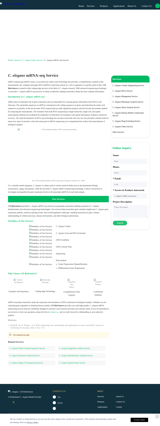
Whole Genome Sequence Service (27, 348)
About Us (131, 6)
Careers (119, 407)
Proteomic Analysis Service (24, 356)
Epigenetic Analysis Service (74, 348)
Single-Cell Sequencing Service (26, 363)
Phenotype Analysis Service (127, 102)
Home (81, 6)
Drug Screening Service (126, 121)
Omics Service (32, 60)
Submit (120, 223)
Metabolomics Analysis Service (76, 356)
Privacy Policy (32, 422)
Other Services (118, 132)
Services (90, 6)
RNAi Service (122, 91)
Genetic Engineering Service (128, 85)
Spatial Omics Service (72, 363)
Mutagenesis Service (125, 96)
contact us (54, 312)
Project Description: (122, 202)
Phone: (116, 167)
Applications (119, 6)
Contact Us (147, 6)
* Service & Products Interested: (128, 190)
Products (104, 6)
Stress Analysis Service (126, 107)
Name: (116, 155)
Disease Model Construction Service (128, 114)
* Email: (117, 178)
